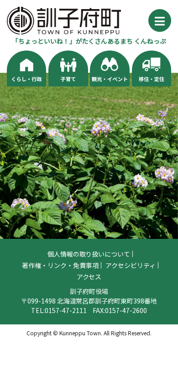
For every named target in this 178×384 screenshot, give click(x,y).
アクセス (89, 276)
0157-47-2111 (66, 310)
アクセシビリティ (130, 265)
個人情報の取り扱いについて (89, 253)
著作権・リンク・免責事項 (60, 265)
